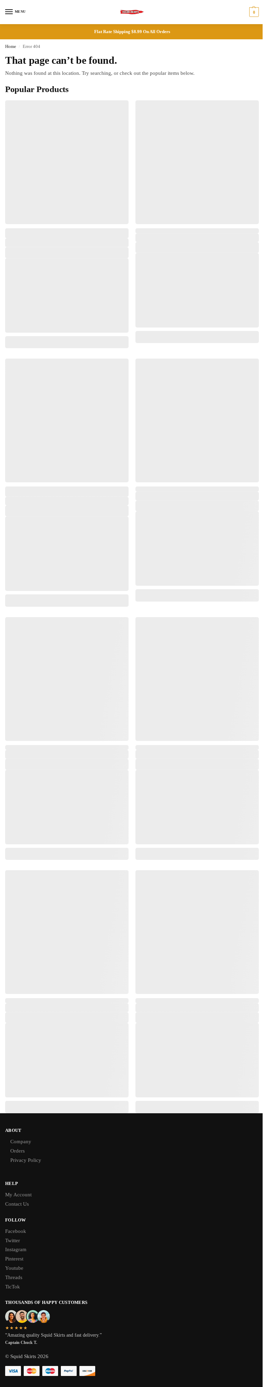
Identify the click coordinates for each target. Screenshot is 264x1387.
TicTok (12, 1286)
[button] (253, 12)
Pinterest (14, 1259)
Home (10, 46)
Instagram (15, 1249)
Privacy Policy (25, 1160)
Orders (17, 1151)
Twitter (12, 1240)
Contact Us (17, 1204)
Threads (13, 1277)
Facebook (15, 1231)
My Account (18, 1194)
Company (20, 1141)
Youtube (14, 1268)
